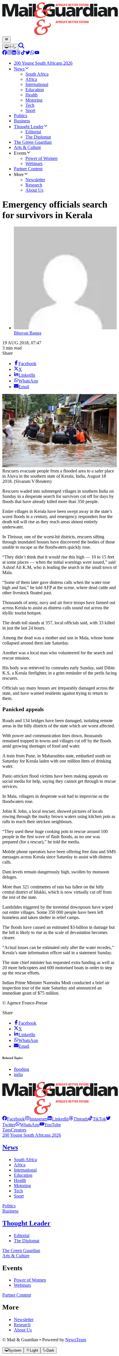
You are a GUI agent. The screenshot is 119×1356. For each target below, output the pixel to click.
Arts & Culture (15, 1255)
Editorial (21, 1235)
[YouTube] (37, 53)
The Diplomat (26, 1240)
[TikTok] (23, 53)
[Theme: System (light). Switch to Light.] (10, 47)
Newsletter (24, 1319)
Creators (18, 1129)
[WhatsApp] (32, 53)
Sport (19, 1195)
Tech (18, 1190)
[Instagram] (9, 53)
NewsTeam (75, 1339)
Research (22, 1324)
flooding (21, 1069)
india (18, 1074)
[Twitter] (27, 53)
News (10, 1147)
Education (23, 1175)
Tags (6, 1129)
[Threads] (18, 53)
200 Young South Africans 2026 (31, 1135)
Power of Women (30, 1279)
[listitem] (13, 1118)
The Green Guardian (21, 1250)
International (25, 1170)
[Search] (21, 46)
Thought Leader (26, 1223)
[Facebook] (4, 53)
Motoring (22, 1185)
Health (20, 1180)
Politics (9, 1205)
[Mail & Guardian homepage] (59, 19)
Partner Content (16, 1295)
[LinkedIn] (14, 53)
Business (10, 1211)
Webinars (22, 1285)
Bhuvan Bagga (27, 332)
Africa (19, 1164)
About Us (23, 1329)
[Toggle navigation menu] (6, 39)
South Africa (25, 1159)
